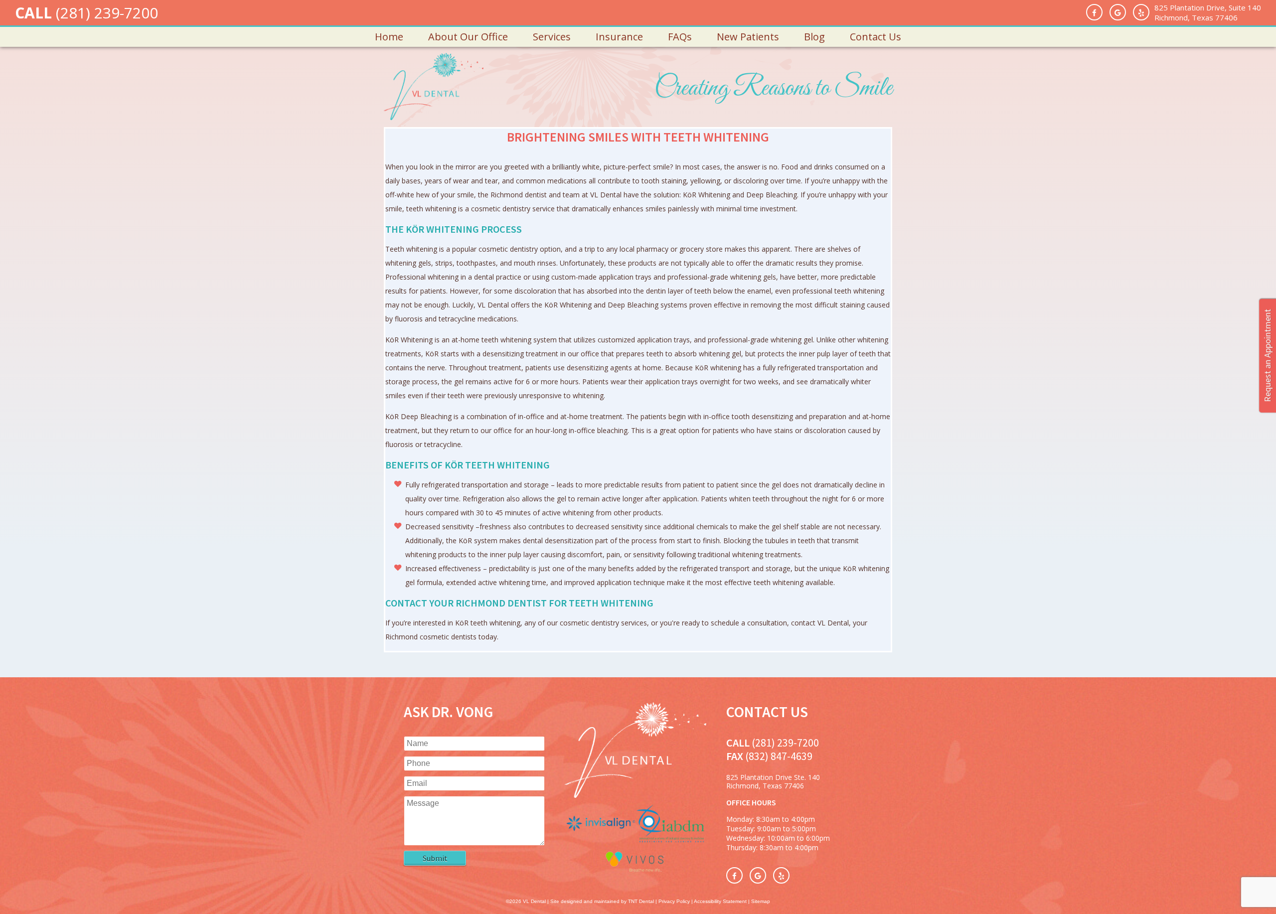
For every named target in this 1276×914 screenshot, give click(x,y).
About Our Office (468, 36)
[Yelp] (1141, 12)
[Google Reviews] (1118, 12)
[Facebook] (1094, 12)
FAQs (680, 36)
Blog (814, 36)
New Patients (748, 36)
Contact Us (875, 36)
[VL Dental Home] (635, 795)
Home (389, 36)
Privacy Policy (674, 901)
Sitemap (760, 901)
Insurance (619, 36)
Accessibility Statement (720, 901)
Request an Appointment (1267, 355)
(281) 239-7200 (107, 12)
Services (552, 36)
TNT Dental (641, 901)
